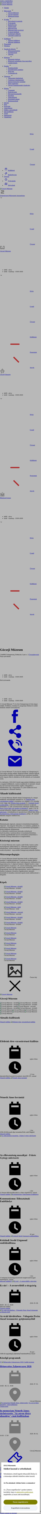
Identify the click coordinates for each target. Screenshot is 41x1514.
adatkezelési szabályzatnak (24, 1492)
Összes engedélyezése (20, 1502)
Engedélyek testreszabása (20, 1508)
